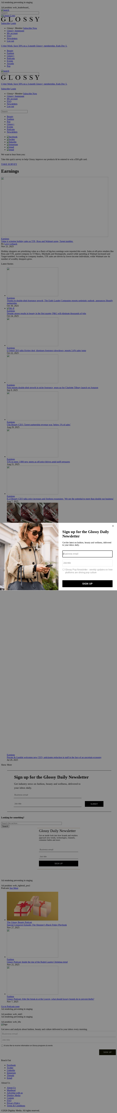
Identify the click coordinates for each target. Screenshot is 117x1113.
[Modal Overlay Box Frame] (58, 556)
